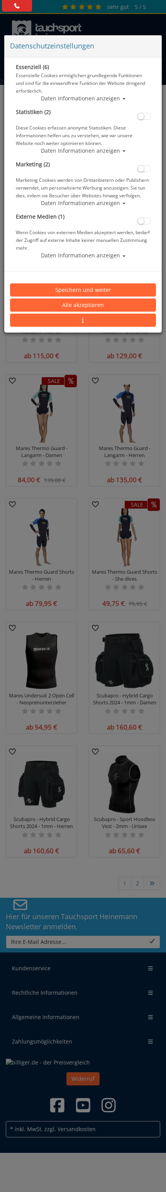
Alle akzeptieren (83, 305)
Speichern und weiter (83, 289)
